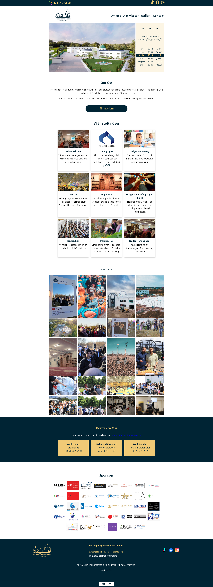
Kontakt (158, 16)
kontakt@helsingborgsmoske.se (126, 435)
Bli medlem (106, 108)
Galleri (145, 16)
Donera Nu (106, 584)
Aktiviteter (131, 16)
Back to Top (106, 571)
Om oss (115, 16)
